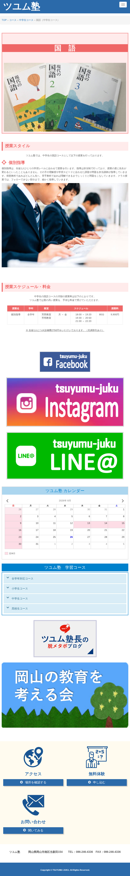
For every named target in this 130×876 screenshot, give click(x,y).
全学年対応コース (22, 578)
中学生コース (26, 20)
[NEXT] (122, 500)
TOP (4, 20)
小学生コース (20, 588)
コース (12, 20)
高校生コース (20, 608)
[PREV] (8, 500)
